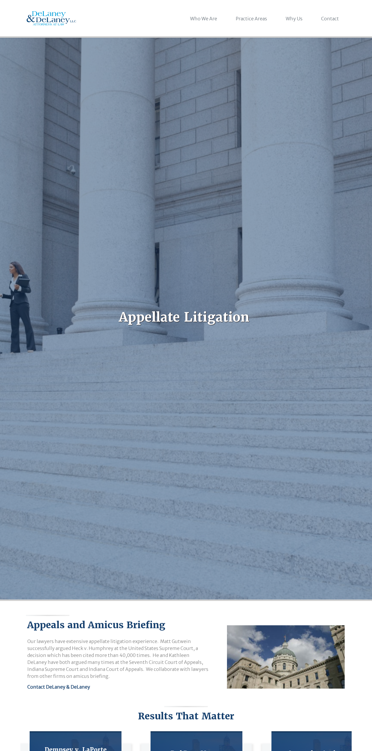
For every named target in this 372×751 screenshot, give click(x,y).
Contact (330, 18)
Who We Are (203, 18)
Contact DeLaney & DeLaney (58, 687)
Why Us (294, 18)
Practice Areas (251, 18)
